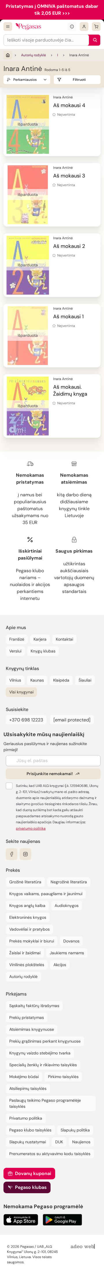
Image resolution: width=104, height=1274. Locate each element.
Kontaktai (64, 639)
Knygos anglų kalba (27, 905)
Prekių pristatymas (26, 1017)
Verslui (15, 651)
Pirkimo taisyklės (63, 1076)
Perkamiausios (25, 79)
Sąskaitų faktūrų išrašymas (34, 1005)
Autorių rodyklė (33, 55)
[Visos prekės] (7, 26)
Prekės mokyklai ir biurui (31, 941)
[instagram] (25, 854)
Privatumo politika (25, 1118)
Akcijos (59, 964)
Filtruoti (79, 79)
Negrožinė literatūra (69, 881)
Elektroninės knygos (27, 917)
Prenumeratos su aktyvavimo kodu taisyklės (49, 1153)
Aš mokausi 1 (68, 316)
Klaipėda (61, 680)
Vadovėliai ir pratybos (29, 929)
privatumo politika (31, 828)
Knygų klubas (43, 651)
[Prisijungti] (84, 26)
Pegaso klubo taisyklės (30, 1130)
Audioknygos (67, 905)
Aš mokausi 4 (69, 105)
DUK (59, 1141)
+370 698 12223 (26, 720)
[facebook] (11, 854)
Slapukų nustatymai (27, 1141)
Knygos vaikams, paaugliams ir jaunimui (45, 893)
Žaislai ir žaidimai (24, 952)
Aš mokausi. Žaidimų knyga (70, 390)
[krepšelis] (96, 26)
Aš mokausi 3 (69, 175)
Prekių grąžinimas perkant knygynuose (45, 1041)
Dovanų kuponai (33, 1173)
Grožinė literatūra (25, 881)
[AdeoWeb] (83, 1246)
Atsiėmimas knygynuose (31, 1029)
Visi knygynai (21, 692)
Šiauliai (85, 680)
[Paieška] (94, 40)
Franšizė (16, 639)
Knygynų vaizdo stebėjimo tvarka (39, 1053)
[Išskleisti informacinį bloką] (72, 26)
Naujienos (81, 1141)
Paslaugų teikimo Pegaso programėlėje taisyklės (45, 1103)
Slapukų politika (75, 1130)
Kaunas (37, 680)
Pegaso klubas (31, 1187)
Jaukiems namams (67, 952)
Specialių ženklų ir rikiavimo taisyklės (43, 1064)
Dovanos (71, 941)
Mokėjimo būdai (24, 1076)
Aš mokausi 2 (69, 246)
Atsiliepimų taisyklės (28, 1088)
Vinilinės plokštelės (26, 964)
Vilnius (15, 680)
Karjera (40, 639)
